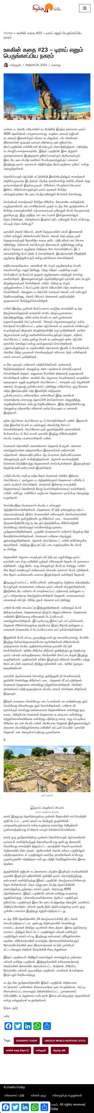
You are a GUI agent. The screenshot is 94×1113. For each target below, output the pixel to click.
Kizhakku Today (26, 1040)
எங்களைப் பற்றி (14, 1095)
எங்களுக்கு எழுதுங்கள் (67, 1095)
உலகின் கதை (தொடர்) (17, 1050)
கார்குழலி (15, 64)
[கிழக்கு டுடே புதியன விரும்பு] (47, 8)
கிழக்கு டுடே (59, 1050)
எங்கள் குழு (38, 1095)
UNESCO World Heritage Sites (65, 1040)
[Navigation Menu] (84, 8)
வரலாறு (56, 64)
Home (8, 33)
